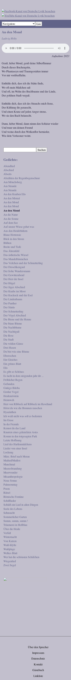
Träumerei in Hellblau (15, 525)
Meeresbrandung (12, 468)
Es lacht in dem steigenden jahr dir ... (23, 376)
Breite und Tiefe (12, 247)
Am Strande (10, 186)
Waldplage (9, 549)
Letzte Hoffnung (12, 440)
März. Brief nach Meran (16, 456)
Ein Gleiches (10, 359)
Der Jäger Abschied (14, 287)
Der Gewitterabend (13, 275)
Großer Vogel (10, 392)
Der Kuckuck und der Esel (18, 295)
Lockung (8, 452)
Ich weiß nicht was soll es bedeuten (22, 416)
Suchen (42, 150)
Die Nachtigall (11, 331)
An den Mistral (11, 198)
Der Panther (10, 303)
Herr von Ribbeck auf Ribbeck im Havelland (27, 404)
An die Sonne (10, 218)
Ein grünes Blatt (12, 363)
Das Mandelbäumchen (15, 259)
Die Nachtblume (12, 327)
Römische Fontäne (13, 496)
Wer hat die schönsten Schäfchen (21, 557)
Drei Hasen (9, 347)
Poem (6, 488)
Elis (5, 367)
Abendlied (9, 166)
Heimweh (8, 400)
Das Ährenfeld (11, 251)
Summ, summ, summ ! (15, 521)
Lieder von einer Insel (15, 448)
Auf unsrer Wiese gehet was (18, 226)
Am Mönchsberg (12, 182)
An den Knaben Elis (14, 194)
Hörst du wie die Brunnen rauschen (22, 408)
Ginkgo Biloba (11, 388)
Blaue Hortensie (12, 234)
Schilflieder (9, 500)
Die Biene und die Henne (17, 319)
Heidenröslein (11, 396)
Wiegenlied (9, 561)
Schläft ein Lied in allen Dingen (20, 504)
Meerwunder (10, 472)
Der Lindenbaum (12, 299)
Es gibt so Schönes (13, 371)
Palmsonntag (10, 484)
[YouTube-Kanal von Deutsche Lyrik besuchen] (28, 15)
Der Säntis (9, 307)
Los (39, 24)
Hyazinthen (9, 412)
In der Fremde (11, 424)
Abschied (8, 170)
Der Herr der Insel (13, 279)
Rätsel (6, 492)
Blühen (7, 243)
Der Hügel (9, 283)
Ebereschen (9, 355)
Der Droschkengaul (14, 267)
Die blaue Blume (12, 323)
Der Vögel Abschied (14, 315)
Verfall (7, 533)
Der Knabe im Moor (14, 291)
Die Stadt (8, 339)
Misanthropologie (13, 476)
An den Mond (11, 202)
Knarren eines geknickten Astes (20, 432)
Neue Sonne (10, 480)
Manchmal (9, 464)
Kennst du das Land (14, 428)
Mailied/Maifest (11, 460)
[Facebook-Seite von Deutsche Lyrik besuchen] (28, 10)
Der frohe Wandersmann (16, 271)
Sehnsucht (9, 512)
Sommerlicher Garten (15, 517)
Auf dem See (10, 222)
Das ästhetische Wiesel (15, 255)
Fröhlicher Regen (12, 380)
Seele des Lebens (12, 509)
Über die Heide (11, 529)
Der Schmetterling (13, 311)
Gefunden (8, 384)
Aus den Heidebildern (15, 231)
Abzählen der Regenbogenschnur (21, 178)
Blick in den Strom (13, 239)
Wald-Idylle (9, 545)
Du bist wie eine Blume (16, 351)
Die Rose (8, 335)
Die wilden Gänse (13, 343)
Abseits (7, 174)
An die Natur (10, 214)
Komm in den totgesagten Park (20, 436)
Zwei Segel (9, 565)
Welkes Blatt (10, 553)
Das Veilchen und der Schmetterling (23, 263)
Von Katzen (10, 541)
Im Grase (8, 420)
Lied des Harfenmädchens (17, 444)
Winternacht (10, 537)
